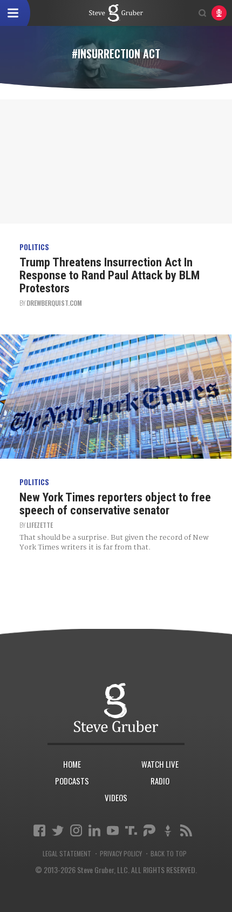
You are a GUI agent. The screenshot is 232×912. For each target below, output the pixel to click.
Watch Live (160, 764)
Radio (160, 781)
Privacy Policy (121, 853)
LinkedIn (94, 830)
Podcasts (72, 781)
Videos (116, 797)
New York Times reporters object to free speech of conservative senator (115, 504)
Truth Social (131, 830)
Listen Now (219, 13)
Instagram (76, 830)
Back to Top (169, 853)
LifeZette (39, 524)
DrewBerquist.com (54, 302)
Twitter (58, 830)
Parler (149, 830)
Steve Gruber (116, 707)
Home (72, 764)
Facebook (39, 830)
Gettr (168, 830)
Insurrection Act (116, 13)
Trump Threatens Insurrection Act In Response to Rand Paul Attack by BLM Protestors (109, 275)
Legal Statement (67, 853)
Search (202, 13)
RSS (186, 830)
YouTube (113, 830)
